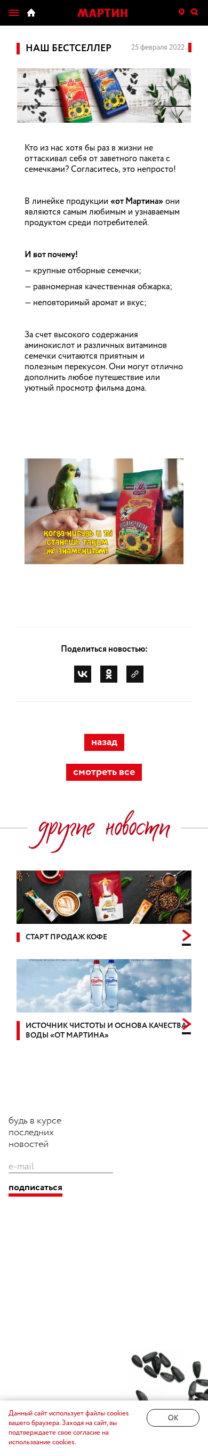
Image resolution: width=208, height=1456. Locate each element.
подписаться (35, 1188)
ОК (173, 1418)
